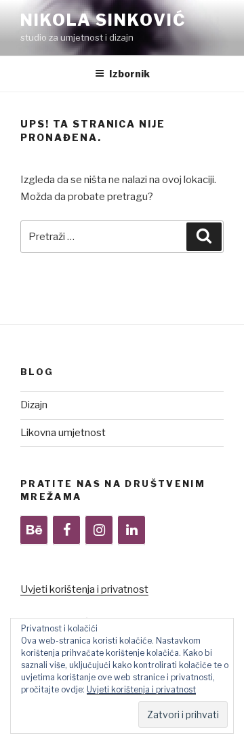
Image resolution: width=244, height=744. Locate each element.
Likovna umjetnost (63, 433)
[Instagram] (99, 530)
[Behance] (33, 530)
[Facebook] (66, 530)
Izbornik (129, 73)
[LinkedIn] (131, 530)
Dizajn (33, 405)
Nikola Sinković (103, 20)
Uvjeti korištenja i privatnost (84, 589)
